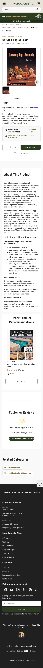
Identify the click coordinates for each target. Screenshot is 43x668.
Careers (5, 571)
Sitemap (33, 651)
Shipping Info (32, 131)
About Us (6, 567)
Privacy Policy (33, 614)
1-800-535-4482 (9, 509)
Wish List (6, 542)
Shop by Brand (8, 557)
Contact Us (6, 520)
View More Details (19, 123)
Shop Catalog (7, 553)
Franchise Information (11, 575)
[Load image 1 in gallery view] (6, 90)
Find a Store (7, 579)
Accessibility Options (14, 651)
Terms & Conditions (28, 646)
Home (4, 24)
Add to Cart (21, 381)
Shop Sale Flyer (8, 549)
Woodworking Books (21, 28)
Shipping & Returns (10, 524)
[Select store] (33, 3)
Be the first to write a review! (21, 439)
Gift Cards (6, 538)
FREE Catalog (7, 546)
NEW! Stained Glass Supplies (21, 21)
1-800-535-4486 (9, 516)
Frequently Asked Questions (13, 528)
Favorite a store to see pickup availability (21, 136)
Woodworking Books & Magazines (17, 473)
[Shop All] (4, 3)
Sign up (21, 609)
